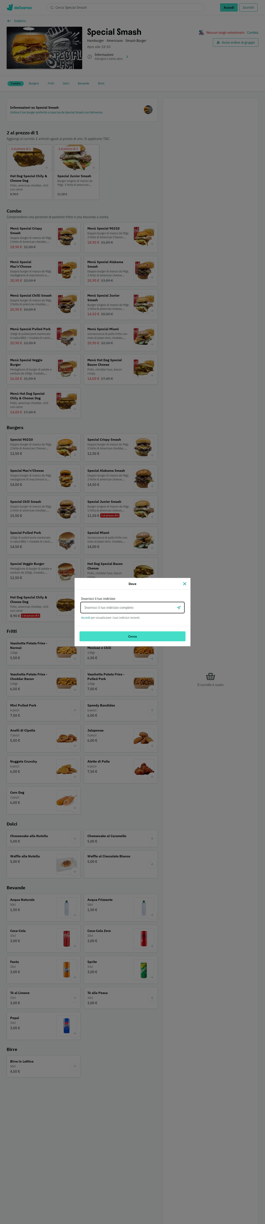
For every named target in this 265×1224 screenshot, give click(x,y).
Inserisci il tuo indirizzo (98, 599)
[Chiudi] (184, 583)
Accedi (85, 618)
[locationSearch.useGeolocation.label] (179, 607)
